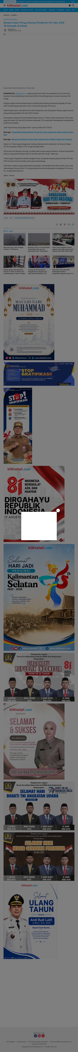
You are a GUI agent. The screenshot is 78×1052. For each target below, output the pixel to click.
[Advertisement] (39, 526)
